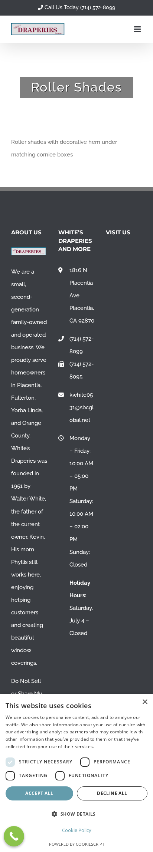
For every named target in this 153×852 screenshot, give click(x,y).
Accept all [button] (39, 793)
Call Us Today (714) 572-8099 (79, 7)
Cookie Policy (76, 830)
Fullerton (23, 397)
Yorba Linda (26, 410)
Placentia (28, 385)
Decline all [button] (112, 793)
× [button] (144, 702)
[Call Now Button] (14, 836)
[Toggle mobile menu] (138, 29)
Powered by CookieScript (76, 844)
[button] (76, 814)
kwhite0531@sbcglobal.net (81, 407)
